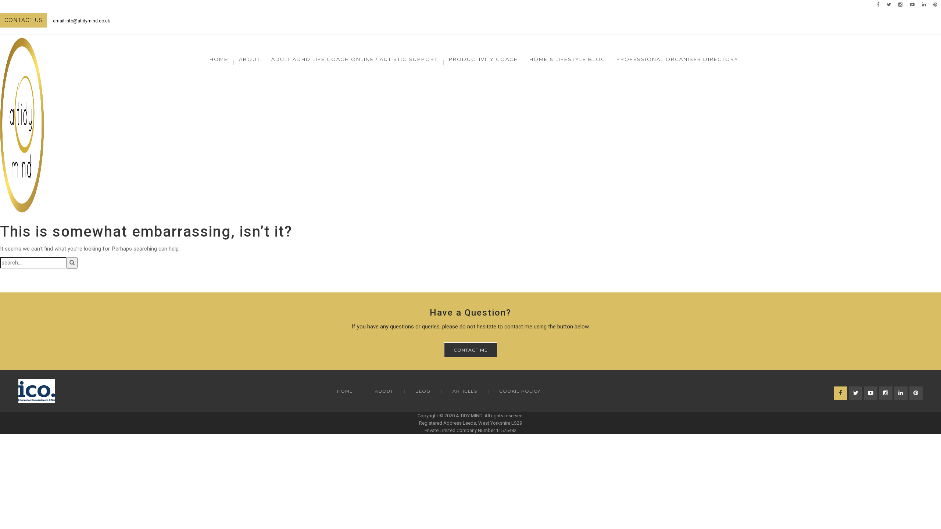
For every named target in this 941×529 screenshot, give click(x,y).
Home (219, 59)
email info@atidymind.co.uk (81, 21)
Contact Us (23, 20)
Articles (464, 391)
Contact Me (471, 350)
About (384, 391)
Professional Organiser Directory (677, 59)
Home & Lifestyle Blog (567, 59)
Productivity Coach (483, 59)
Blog (422, 391)
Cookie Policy (519, 391)
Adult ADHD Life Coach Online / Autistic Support (354, 59)
